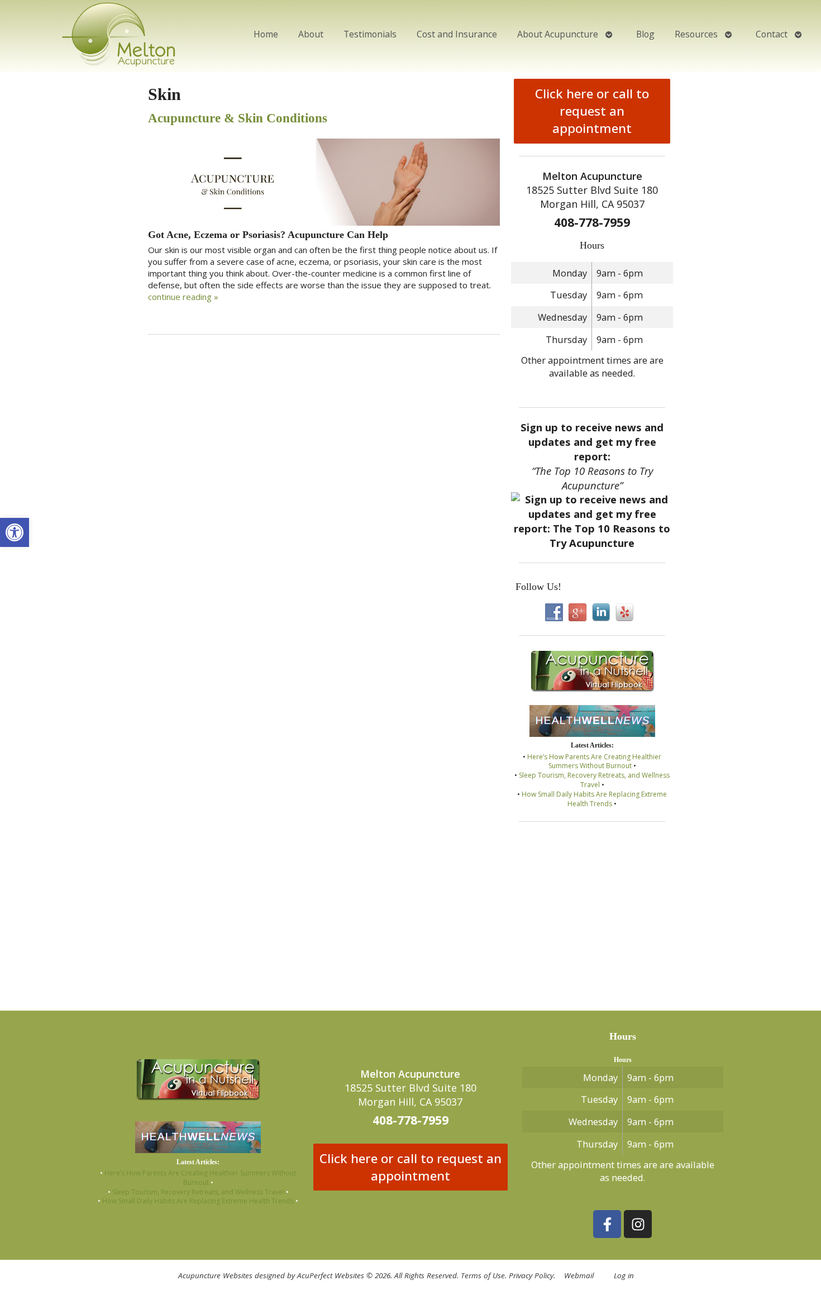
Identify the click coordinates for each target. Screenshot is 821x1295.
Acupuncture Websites (215, 1275)
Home (266, 34)
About (310, 34)
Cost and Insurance (457, 34)
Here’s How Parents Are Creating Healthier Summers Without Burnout (594, 761)
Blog (645, 34)
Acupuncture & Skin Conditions (237, 118)
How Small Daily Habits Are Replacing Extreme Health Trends (594, 798)
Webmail (579, 1275)
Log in (624, 1275)
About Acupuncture (557, 34)
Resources (696, 34)
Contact (771, 34)
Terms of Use (483, 1275)
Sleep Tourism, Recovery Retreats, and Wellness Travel (594, 779)
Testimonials (370, 34)
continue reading (183, 296)
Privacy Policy (531, 1275)
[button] (14, 532)
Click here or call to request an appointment (592, 111)
